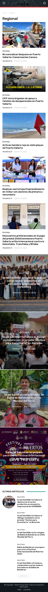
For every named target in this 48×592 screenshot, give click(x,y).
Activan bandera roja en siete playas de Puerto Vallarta (22, 146)
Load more (23, 576)
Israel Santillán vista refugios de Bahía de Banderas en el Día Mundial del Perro (31, 534)
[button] (44, 3)
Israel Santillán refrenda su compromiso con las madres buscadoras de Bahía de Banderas (30, 566)
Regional (6, 51)
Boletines (24, 273)
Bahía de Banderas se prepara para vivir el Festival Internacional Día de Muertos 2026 (30, 550)
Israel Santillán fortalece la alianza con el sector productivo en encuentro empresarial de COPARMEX (29, 503)
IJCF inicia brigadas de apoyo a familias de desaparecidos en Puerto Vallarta (22, 101)
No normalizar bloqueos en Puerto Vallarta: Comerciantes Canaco (21, 56)
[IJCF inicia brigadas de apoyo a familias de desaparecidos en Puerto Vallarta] (24, 79)
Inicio (19, 590)
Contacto (27, 590)
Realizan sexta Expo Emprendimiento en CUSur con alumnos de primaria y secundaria (23, 192)
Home (4, 13)
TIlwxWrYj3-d (7, 61)
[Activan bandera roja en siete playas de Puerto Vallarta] (24, 126)
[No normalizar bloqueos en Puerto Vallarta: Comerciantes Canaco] (24, 35)
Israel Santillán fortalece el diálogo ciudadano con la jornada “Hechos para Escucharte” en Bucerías (29, 519)
